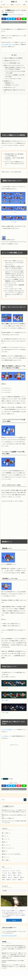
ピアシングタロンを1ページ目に (13, 78)
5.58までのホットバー (10, 87)
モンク (18, 870)
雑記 (5, 851)
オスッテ (6, 857)
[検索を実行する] (25, 799)
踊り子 (15, 879)
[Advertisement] (14, 113)
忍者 (14, 875)
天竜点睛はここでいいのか (11, 85)
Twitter (14, 920)
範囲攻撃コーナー (9, 83)
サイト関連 (6, 860)
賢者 (3, 879)
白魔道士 (16, 877)
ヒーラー (6, 839)
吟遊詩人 (4, 875)
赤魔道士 (9, 879)
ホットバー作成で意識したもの (12, 63)
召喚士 (20, 873)
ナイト (13, 870)
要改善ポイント (8, 81)
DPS (5, 842)
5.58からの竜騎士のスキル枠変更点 (13, 58)
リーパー (4, 873)
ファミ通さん (4, 736)
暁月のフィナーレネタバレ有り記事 (12, 854)
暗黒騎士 (4, 877)
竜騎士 (11, 778)
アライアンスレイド (8, 848)
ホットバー (5, 14)
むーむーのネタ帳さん (7, 729)
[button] (26, 1)
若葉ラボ (14, 1)
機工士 (10, 877)
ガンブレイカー (5, 870)
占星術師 (14, 873)
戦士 (19, 875)
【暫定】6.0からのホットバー (12, 60)
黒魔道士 (20, 879)
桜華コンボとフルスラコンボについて (14, 65)
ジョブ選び (6, 833)
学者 (10, 875)
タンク (5, 836)
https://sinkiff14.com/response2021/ (9, 935)
